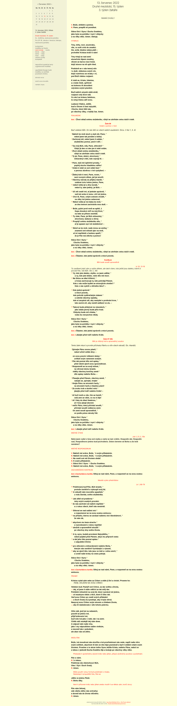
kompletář (38, 59)
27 (44, 22)
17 (36, 19)
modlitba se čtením (41, 48)
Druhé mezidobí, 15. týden (44, 36)
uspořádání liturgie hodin (43, 70)
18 (39, 19)
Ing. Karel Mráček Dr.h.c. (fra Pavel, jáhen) (118, 702)
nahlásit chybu (39, 84)
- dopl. (42, 52)
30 (53, 22)
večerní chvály (40, 57)
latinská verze (39, 77)
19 (42, 19)
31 (36, 24)
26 (42, 22)
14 (47, 16)
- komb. (47, 50)
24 (36, 22)
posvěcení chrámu (41, 74)
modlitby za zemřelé (42, 72)
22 (50, 19)
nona (37, 55)
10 (36, 16)
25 (39, 22)
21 (47, 19)
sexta (37, 54)
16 (52, 16)
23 (53, 19)
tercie (37, 52)
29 (50, 22)
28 (47, 22)
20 (45, 19)
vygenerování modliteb (43, 66)
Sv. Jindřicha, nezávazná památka (46, 38)
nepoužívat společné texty (44, 64)
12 (42, 16)
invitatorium (39, 46)
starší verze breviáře (41, 81)
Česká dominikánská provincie (117, 703)
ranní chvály (39, 50)
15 (50, 16)
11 (39, 16)
